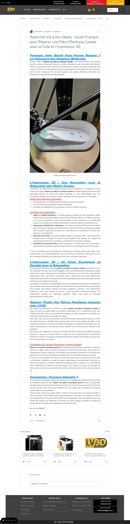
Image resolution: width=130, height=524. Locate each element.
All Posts (23, 18)
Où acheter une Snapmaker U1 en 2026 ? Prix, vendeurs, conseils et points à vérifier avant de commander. (65, 455)
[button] (89, 9)
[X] (6, 3)
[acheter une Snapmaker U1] (65, 443)
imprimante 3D (34, 18)
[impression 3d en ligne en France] (96, 443)
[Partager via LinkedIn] (40, 415)
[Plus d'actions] (99, 32)
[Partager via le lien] (45, 415)
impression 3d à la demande (74, 18)
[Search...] (121, 10)
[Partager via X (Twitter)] (35, 415)
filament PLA (57, 18)
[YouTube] (8, 3)
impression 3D (91, 18)
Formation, (46, 18)
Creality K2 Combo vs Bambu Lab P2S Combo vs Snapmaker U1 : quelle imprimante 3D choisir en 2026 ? (34, 455)
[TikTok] (10, 3)
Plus (100, 18)
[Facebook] (4, 3)
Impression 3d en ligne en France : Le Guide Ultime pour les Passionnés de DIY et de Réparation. (95, 455)
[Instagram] (2, 3)
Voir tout (107, 431)
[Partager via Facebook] (31, 415)
